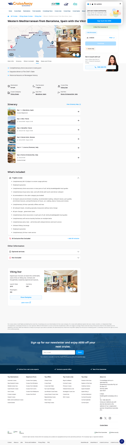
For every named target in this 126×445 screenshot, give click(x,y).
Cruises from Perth (31, 394)
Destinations (26, 11)
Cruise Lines (58, 11)
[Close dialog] (120, 4)
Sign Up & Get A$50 (104, 21)
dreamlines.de (84, 442)
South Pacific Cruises (13, 389)
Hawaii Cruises (11, 397)
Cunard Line (66, 394)
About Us (84, 11)
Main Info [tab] (11, 61)
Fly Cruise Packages (50, 389)
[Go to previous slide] (74, 54)
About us (16, 442)
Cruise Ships (67, 11)
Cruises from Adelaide (32, 386)
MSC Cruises (66, 397)
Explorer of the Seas (86, 383)
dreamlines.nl (93, 442)
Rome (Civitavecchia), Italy (69, 94)
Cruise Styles (76, 11)
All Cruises (14, 16)
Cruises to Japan (12, 394)
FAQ (48, 442)
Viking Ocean (15, 94)
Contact (10, 442)
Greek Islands (11, 402)
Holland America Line (68, 389)
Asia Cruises (11, 391)
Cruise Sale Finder (49, 386)
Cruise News (104, 425)
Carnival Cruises (67, 383)
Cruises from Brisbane (32, 383)
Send (80, 352)
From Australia (36, 11)
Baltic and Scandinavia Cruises (15, 400)
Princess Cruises (67, 386)
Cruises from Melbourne (32, 391)
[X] (105, 418)
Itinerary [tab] (18, 61)
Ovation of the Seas (86, 380)
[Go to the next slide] (77, 54)
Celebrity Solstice (85, 386)
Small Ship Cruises (49, 402)
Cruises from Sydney (31, 380)
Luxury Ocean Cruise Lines (51, 394)
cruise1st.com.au (104, 442)
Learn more (25, 303)
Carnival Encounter (86, 397)
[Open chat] (122, 441)
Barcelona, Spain (41, 94)
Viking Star (38, 16)
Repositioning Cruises (50, 397)
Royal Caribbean (67, 380)
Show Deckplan (26, 297)
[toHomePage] (20, 4)
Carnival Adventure (86, 394)
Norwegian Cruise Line (69, 391)
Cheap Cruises (48, 380)
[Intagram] (110, 418)
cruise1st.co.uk (114, 442)
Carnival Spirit (85, 402)
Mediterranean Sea (13, 386)
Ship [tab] (37, 61)
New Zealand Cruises (13, 383)
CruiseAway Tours (47, 11)
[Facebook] (101, 418)
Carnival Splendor (86, 400)
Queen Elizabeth (85, 389)
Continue (100, 43)
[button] (44, 178)
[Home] (8, 16)
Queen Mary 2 (85, 391)
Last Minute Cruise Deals (51, 391)
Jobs (22, 442)
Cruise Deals (17, 11)
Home (10, 11)
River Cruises (48, 400)
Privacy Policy (41, 442)
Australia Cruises (12, 380)
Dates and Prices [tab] (46, 61)
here (84, 357)
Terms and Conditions (30, 442)
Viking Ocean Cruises (26, 16)
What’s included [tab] (29, 61)
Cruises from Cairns (31, 389)
